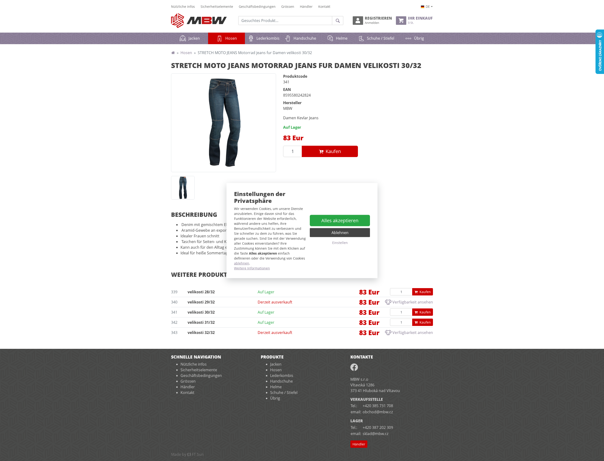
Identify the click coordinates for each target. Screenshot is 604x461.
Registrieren (378, 20)
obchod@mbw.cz (378, 411)
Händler (306, 6)
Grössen (287, 6)
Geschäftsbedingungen (257, 6)
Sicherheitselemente (217, 6)
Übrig (419, 38)
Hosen (235, 38)
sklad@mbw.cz (375, 433)
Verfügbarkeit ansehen (412, 302)
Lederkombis (268, 38)
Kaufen (333, 151)
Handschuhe (305, 38)
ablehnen (241, 263)
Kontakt (324, 6)
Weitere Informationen (252, 268)
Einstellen (340, 242)
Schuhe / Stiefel (380, 38)
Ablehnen (339, 232)
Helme (342, 38)
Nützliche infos (183, 6)
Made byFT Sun (187, 454)
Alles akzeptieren (339, 220)
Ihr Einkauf (420, 20)
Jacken (194, 38)
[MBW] (173, 52)
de (428, 6)
